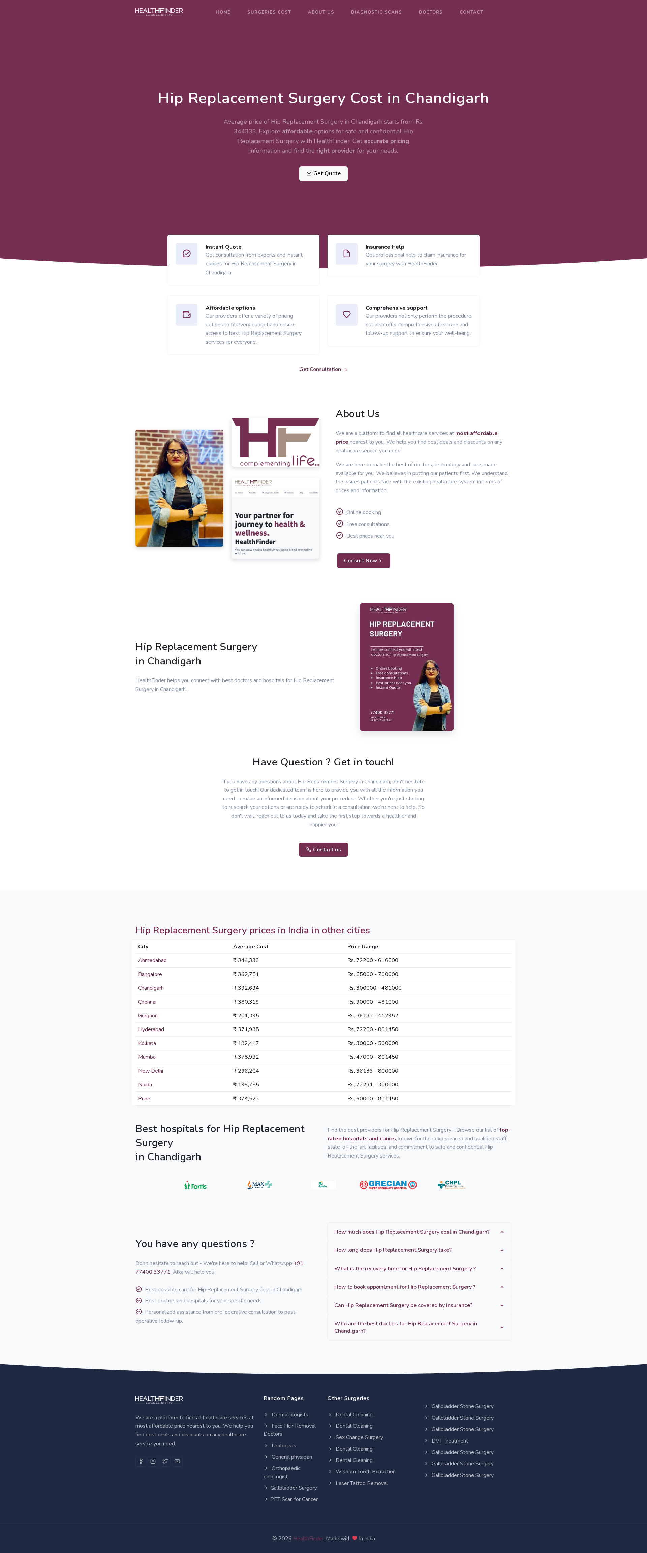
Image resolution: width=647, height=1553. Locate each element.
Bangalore (150, 974)
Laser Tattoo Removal (361, 1483)
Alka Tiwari (156, 528)
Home (223, 12)
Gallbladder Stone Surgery (462, 1406)
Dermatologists (289, 1414)
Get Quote (326, 173)
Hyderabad (151, 1029)
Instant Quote (224, 247)
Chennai (147, 1002)
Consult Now (361, 560)
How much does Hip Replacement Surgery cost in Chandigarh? (412, 1232)
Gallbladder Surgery (293, 1488)
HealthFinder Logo (262, 459)
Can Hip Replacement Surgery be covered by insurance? (403, 1305)
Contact (471, 12)
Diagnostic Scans (376, 12)
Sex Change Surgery (358, 1437)
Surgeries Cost (269, 12)
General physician (291, 1457)
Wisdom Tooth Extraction (365, 1472)
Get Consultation (320, 369)
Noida (145, 1084)
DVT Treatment (449, 1441)
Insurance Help (385, 247)
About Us (321, 12)
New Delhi (150, 1071)
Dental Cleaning (353, 1414)
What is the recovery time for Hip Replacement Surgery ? (405, 1268)
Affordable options (230, 308)
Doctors (431, 12)
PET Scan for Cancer (294, 1499)
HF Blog (247, 550)
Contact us (326, 849)
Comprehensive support (397, 308)
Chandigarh (151, 988)
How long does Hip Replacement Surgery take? (393, 1250)
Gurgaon (148, 1015)
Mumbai (147, 1057)
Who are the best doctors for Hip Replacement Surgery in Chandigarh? (405, 1327)
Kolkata (147, 1043)
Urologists (283, 1445)
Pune (144, 1098)
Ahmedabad (152, 960)
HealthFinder (308, 1538)
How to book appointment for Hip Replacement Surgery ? (404, 1287)
